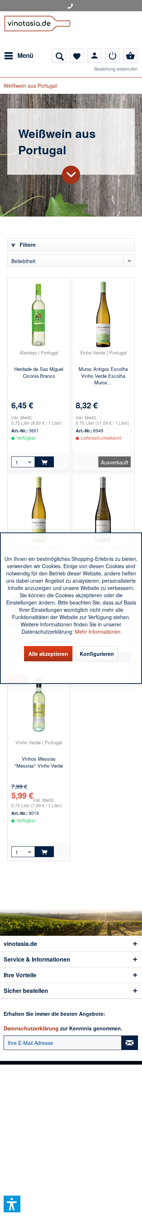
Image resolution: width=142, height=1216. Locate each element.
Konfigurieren (97, 653)
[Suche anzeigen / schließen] (59, 55)
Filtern (27, 244)
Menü (25, 55)
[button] (12, 1204)
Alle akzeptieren (48, 653)
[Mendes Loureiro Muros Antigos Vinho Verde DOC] (38, 509)
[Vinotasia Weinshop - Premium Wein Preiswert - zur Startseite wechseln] (37, 30)
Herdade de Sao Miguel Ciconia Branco (38, 372)
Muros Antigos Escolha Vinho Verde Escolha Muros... (103, 375)
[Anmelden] (112, 55)
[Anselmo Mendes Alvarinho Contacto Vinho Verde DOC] (103, 509)
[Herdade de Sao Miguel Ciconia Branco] (38, 314)
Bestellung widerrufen (116, 69)
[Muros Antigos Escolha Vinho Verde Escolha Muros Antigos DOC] (103, 314)
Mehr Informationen (98, 631)
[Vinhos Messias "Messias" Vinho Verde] (38, 704)
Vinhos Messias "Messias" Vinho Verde (39, 762)
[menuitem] (18, 55)
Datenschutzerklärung (31, 1028)
